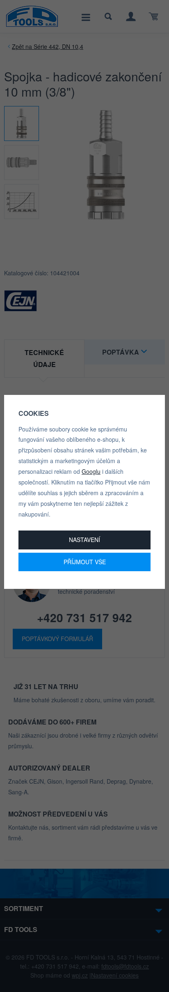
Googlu (91, 471)
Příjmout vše (85, 562)
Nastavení (84, 539)
